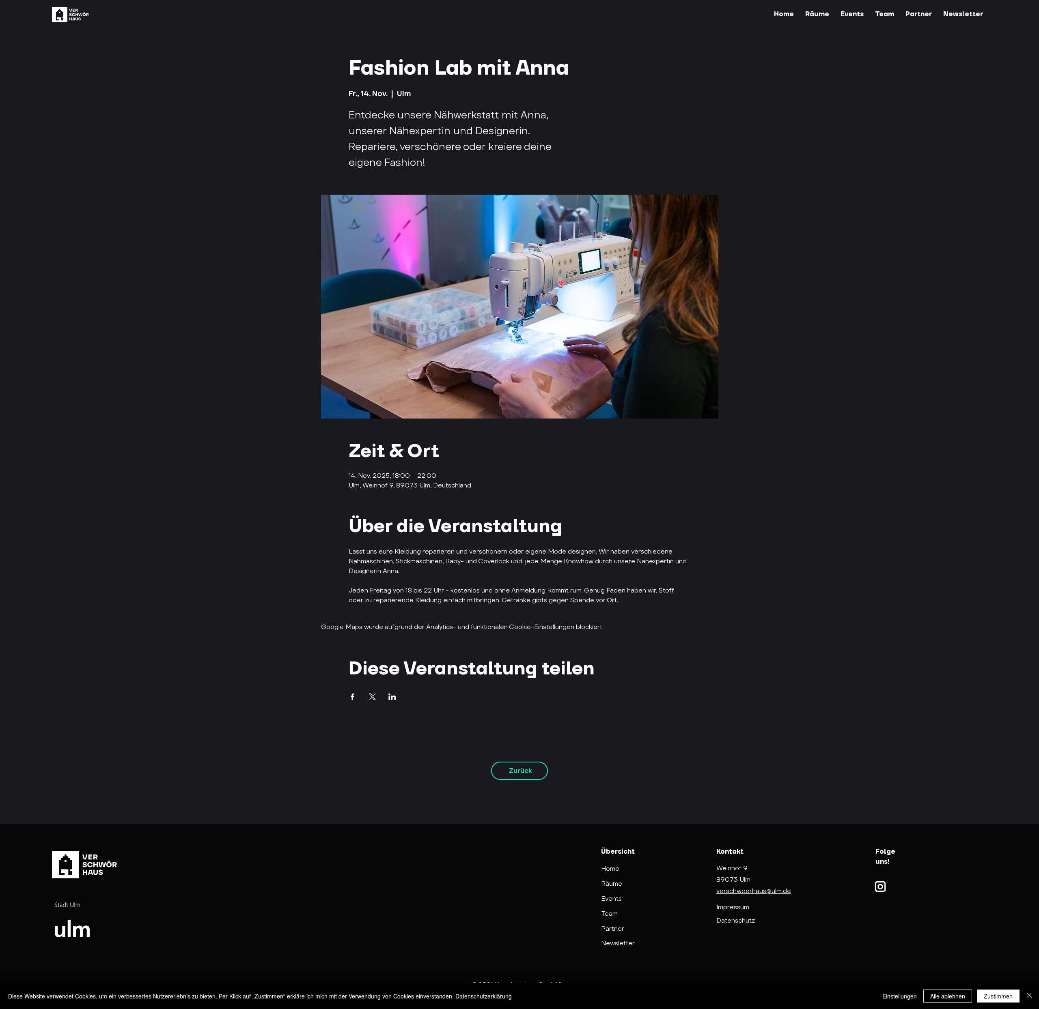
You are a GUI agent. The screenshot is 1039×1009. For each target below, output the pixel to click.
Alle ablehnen (947, 996)
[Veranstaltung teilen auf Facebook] (352, 696)
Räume (611, 883)
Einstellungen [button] (899, 996)
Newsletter (618, 943)
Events (611, 898)
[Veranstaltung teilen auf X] (372, 696)
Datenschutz (735, 920)
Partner (612, 928)
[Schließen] (1029, 996)
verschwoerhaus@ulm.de (753, 891)
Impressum (732, 907)
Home (610, 868)
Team (609, 913)
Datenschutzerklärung (483, 996)
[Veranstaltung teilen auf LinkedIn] (392, 696)
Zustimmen (998, 996)
